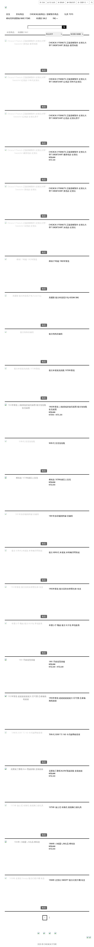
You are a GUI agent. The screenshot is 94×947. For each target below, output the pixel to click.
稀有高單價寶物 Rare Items (18, 18)
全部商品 (10, 32)
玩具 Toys (68, 14)
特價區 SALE (41, 18)
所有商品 (20, 14)
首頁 (8, 14)
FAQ (54, 18)
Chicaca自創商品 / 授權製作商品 (44, 14)
